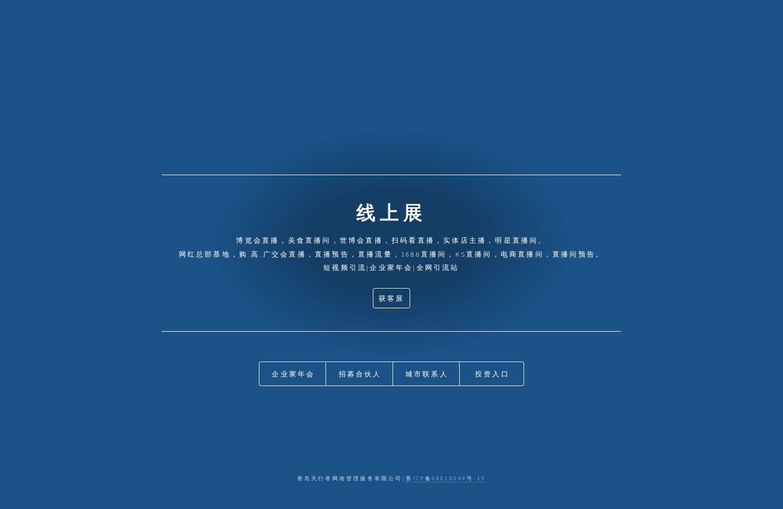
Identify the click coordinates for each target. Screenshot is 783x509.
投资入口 (492, 374)
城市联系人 (426, 374)
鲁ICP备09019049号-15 (446, 478)
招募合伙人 (360, 374)
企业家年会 (293, 374)
